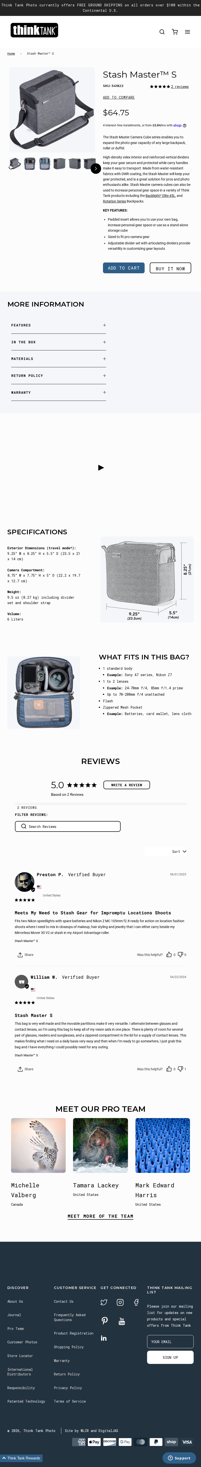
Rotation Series (114, 201)
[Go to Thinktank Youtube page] (122, 1321)
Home (11, 53)
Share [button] (28, 955)
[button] (119, 97)
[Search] (162, 31)
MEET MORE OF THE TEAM (101, 1216)
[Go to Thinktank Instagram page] (120, 1303)
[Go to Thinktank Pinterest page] (104, 1321)
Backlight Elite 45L (160, 196)
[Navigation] (187, 31)
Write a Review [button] (126, 785)
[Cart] (174, 31)
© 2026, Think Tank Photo (31, 1430)
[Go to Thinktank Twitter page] (103, 1303)
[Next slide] (82, 116)
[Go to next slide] (96, 169)
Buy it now (170, 269)
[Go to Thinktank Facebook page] (136, 1303)
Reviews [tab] (29, 807)
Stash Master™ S (26, 941)
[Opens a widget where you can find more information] (179, 1458)
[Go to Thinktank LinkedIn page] (103, 1338)
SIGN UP (170, 1357)
